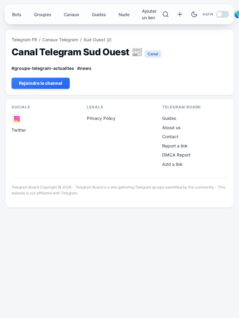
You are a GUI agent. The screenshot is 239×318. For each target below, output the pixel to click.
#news (84, 68)
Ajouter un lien (149, 14)
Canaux (71, 14)
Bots (16, 14)
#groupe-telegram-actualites (43, 68)
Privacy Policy (101, 118)
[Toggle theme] (194, 14)
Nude (124, 14)
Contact (170, 136)
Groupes (42, 14)
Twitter (19, 130)
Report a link (175, 145)
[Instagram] (17, 119)
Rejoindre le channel (40, 83)
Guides (99, 14)
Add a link (172, 164)
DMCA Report (176, 154)
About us (171, 127)
